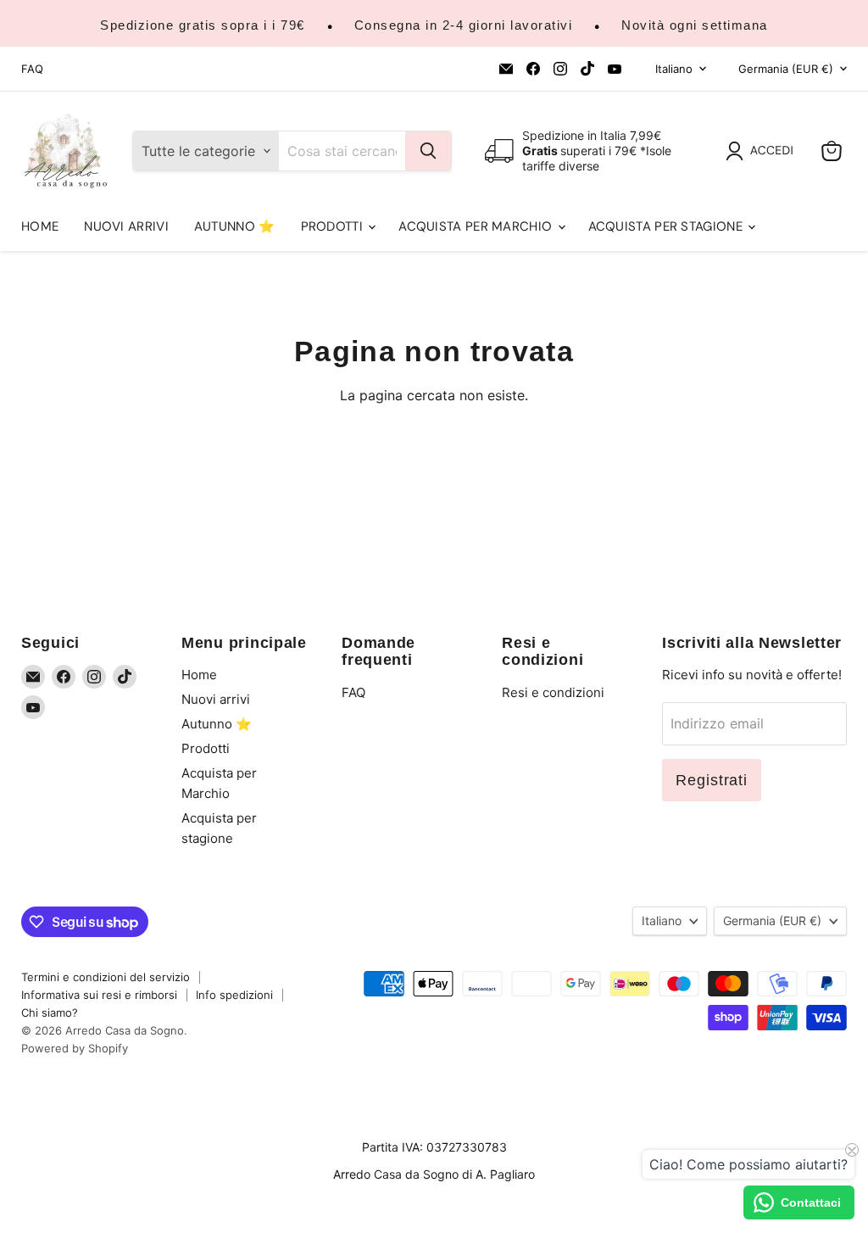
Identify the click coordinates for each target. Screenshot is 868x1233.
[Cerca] (428, 150)
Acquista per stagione (667, 226)
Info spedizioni (234, 994)
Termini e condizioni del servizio (105, 977)
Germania (785, 68)
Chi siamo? (49, 1012)
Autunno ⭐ (234, 226)
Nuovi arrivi (126, 226)
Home (39, 226)
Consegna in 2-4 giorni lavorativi (463, 25)
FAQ (32, 69)
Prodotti (334, 226)
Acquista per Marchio (476, 226)
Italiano (674, 68)
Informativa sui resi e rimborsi (99, 994)
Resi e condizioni (553, 692)
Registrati (712, 780)
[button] (763, 151)
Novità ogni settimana (694, 25)
